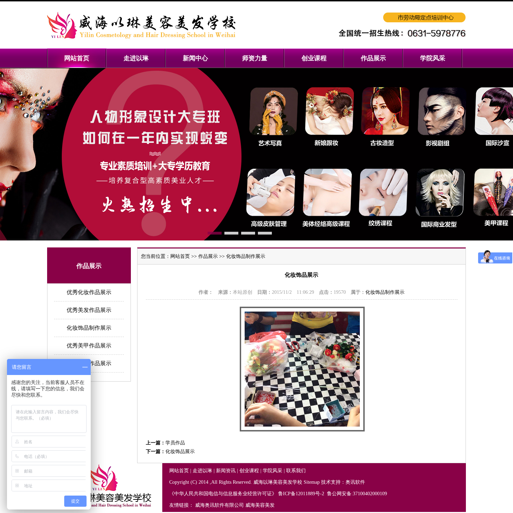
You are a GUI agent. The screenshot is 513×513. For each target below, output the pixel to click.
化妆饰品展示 (180, 451)
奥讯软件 (355, 482)
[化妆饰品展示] (302, 429)
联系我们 (296, 470)
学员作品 (175, 442)
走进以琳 (202, 470)
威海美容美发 (260, 505)
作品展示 (208, 256)
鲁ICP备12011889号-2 (302, 493)
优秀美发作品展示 (89, 310)
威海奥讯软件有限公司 (219, 505)
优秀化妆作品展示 (89, 292)
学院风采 (272, 470)
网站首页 (180, 256)
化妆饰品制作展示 (89, 328)
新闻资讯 (226, 470)
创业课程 (249, 470)
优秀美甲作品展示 (89, 346)
